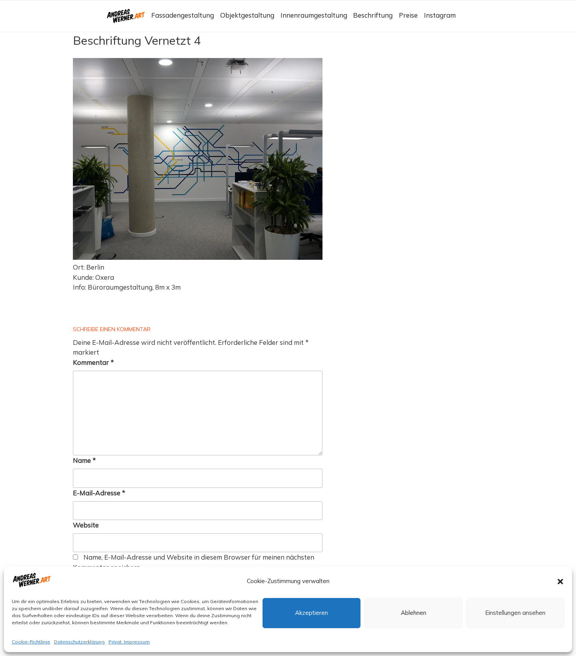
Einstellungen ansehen (515, 613)
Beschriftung (373, 15)
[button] (560, 581)
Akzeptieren (311, 613)
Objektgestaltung (247, 15)
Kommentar (93, 362)
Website (86, 525)
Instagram (440, 15)
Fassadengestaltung (182, 15)
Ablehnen (413, 613)
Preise (408, 15)
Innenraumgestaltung (314, 15)
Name (84, 460)
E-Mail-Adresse (99, 493)
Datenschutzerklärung (79, 642)
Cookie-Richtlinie (31, 642)
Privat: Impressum (129, 642)
